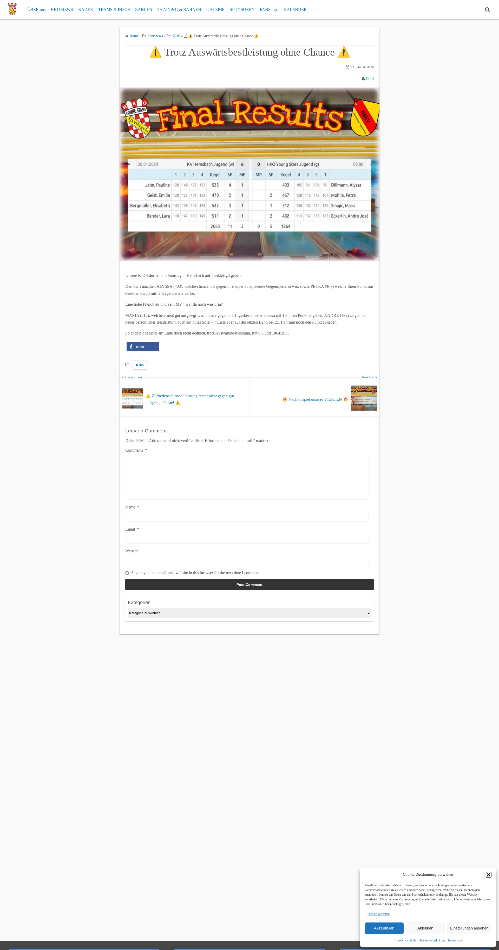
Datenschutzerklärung (432, 940)
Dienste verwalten (378, 914)
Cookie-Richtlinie (405, 940)
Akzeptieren (384, 928)
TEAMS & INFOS (114, 9)
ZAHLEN (143, 9)
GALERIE (215, 9)
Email (132, 529)
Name (132, 507)
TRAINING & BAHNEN (179, 9)
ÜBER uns (36, 9)
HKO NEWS (62, 9)
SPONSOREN (242, 9)
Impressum (455, 940)
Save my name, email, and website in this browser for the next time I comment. (195, 573)
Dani (370, 78)
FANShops (269, 9)
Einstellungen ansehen (469, 928)
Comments (136, 450)
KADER (85, 9)
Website (131, 551)
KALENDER (295, 9)
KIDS (140, 365)
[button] (488, 874)
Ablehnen (425, 928)
